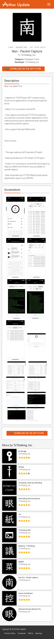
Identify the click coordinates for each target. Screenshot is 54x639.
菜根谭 (21, 562)
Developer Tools (21, 47)
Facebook (21, 633)
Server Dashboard (25, 593)
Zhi (19, 514)
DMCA (30, 633)
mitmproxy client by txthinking (30, 483)
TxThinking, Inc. (28, 55)
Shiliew (21, 467)
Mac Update (21, 629)
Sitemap (38, 633)
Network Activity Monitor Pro (29, 609)
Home (10, 47)
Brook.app (22, 451)
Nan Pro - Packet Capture (28, 578)
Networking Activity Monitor (29, 499)
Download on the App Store (25, 68)
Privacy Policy (9, 633)
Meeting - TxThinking (26, 546)
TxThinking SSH (24, 530)
